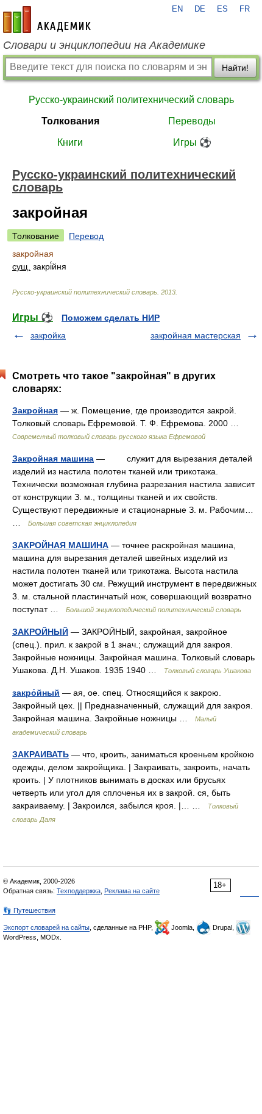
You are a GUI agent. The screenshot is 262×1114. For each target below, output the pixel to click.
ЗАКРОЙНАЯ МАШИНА (60, 545)
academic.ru (47, 19)
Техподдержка (79, 890)
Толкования (70, 121)
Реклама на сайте (132, 890)
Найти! (235, 68)
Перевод (86, 236)
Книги (70, 142)
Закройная (35, 410)
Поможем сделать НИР (111, 318)
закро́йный (36, 693)
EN (177, 9)
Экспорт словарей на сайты (46, 927)
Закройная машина (53, 458)
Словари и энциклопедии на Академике (104, 45)
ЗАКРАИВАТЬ (40, 754)
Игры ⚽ (192, 142)
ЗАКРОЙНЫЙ (40, 632)
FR (244, 9)
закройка (48, 335)
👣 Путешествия (29, 910)
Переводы (192, 121)
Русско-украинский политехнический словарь (131, 100)
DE (199, 9)
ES (222, 9)
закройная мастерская (195, 335)
